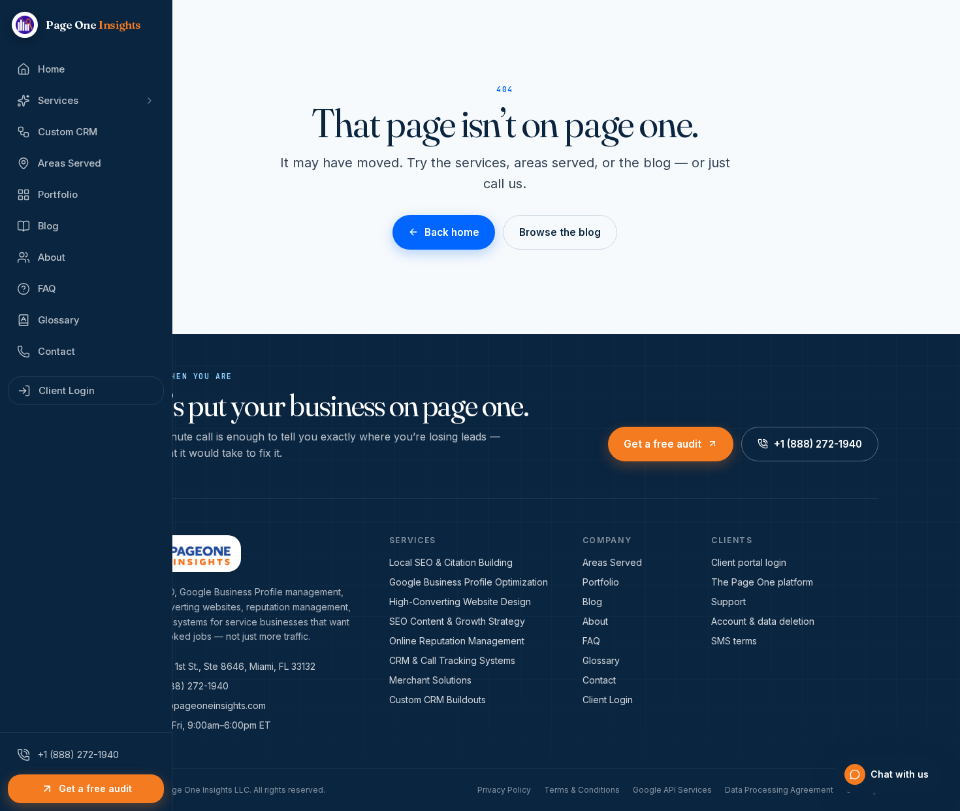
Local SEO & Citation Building (451, 562)
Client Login (608, 699)
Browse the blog (560, 232)
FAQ (591, 640)
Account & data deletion (762, 621)
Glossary (601, 660)
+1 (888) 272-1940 (818, 444)
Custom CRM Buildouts (437, 699)
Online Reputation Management (456, 640)
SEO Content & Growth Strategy (457, 621)
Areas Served (612, 562)
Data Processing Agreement (779, 790)
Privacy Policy (504, 790)
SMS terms (734, 640)
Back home (451, 232)
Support (728, 601)
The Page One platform (762, 582)
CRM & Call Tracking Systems (452, 660)
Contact (599, 680)
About (595, 621)
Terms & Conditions (582, 790)
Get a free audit (662, 444)
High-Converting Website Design (460, 601)
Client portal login (748, 562)
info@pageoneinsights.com (207, 705)
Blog (592, 601)
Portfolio (601, 582)
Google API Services (672, 790)
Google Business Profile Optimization (468, 582)
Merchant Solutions (430, 680)
